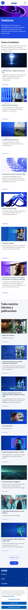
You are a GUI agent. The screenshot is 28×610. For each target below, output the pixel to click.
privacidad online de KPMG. (8, 596)
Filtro (14, 563)
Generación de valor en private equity (14, 174)
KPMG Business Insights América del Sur (13, 71)
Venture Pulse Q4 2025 (9, 209)
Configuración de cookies (14, 599)
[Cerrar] (26, 588)
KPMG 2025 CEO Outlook (10, 105)
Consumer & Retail (8, 243)
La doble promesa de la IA (10, 140)
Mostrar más (14, 557)
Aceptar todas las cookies (14, 607)
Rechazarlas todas (14, 603)
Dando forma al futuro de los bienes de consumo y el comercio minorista (13, 278)
